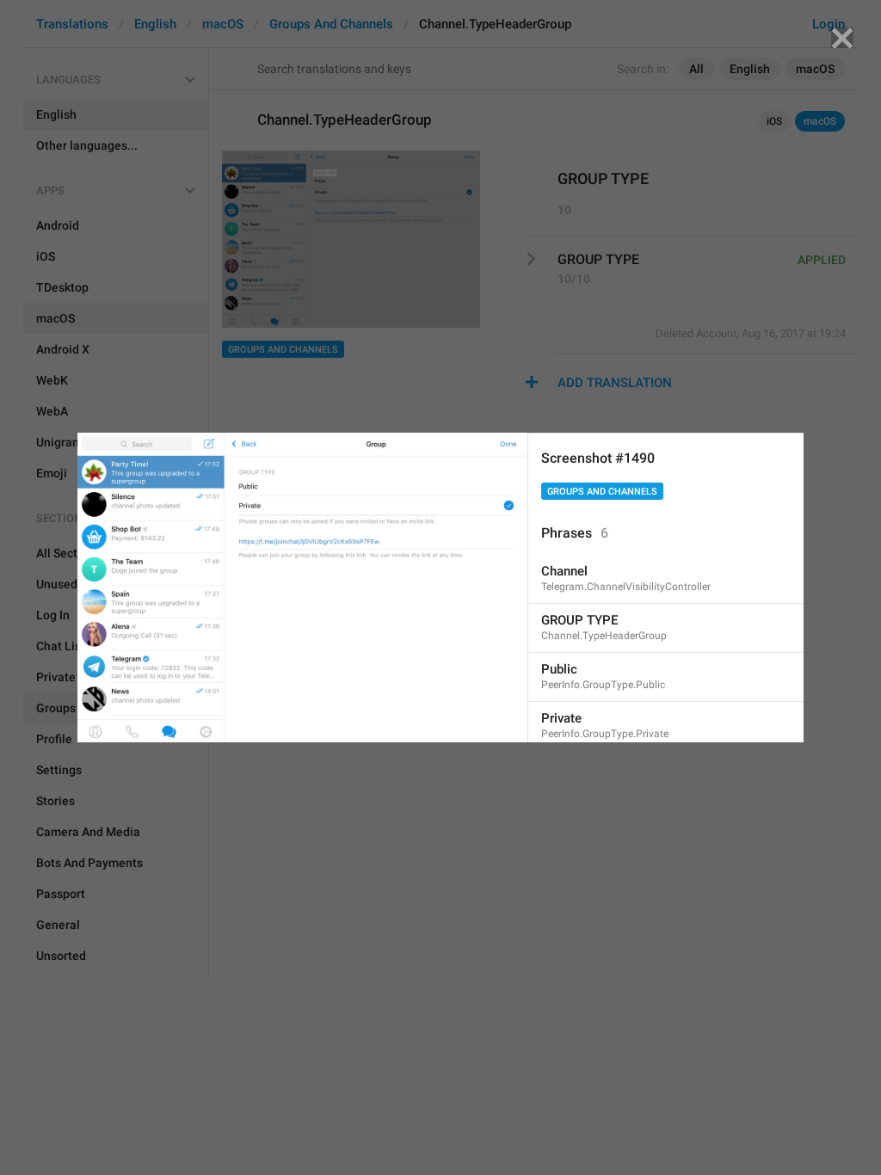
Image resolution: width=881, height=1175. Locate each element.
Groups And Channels (602, 491)
